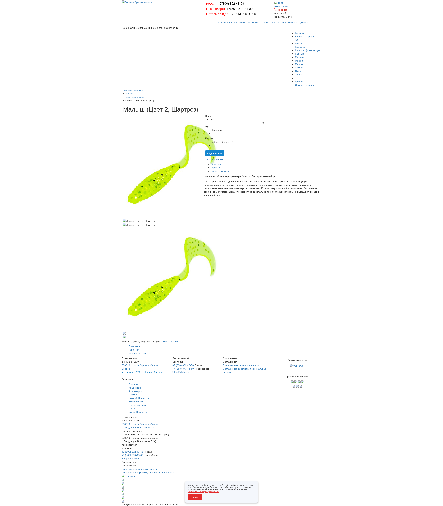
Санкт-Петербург (138, 411)
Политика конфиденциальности (241, 365)
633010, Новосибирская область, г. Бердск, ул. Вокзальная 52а (140, 425)
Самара (133, 408)
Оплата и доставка (275, 22)
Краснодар (135, 387)
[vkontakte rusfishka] (297, 365)
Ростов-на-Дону (137, 405)
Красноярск (135, 391)
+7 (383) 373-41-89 (183, 368)
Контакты (293, 22)
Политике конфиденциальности (203, 491)
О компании (225, 22)
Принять (195, 496)
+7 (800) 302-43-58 (183, 365)
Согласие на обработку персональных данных (148, 472)
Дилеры (304, 22)
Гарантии (239, 22)
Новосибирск (136, 401)
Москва (133, 394)
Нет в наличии (215, 159)
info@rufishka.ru (181, 372)
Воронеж (134, 384)
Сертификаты (254, 22)
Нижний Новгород (139, 398)
